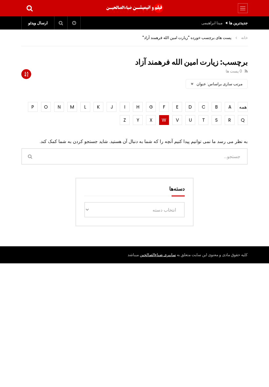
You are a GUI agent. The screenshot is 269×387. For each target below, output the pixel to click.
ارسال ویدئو (38, 23)
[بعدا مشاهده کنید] (74, 23)
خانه (244, 37)
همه (243, 107)
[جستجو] (29, 8)
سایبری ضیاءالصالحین (158, 254)
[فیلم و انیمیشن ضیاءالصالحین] (134, 8)
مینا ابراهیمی (211, 23)
